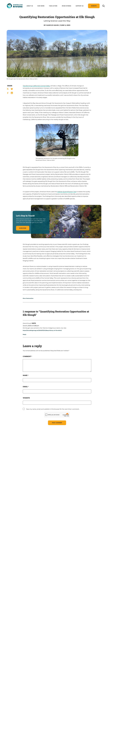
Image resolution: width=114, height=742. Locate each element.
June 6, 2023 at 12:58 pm (31, 325)
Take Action (53, 6)
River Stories (66, 6)
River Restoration (28, 298)
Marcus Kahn (52, 25)
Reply (24, 334)
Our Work (40, 6)
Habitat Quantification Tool (66, 191)
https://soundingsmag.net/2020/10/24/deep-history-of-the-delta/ (42, 330)
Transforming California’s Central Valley (36, 86)
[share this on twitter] (8, 89)
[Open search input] (103, 6)
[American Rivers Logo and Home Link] (15, 5)
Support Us (79, 6)
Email (26, 387)
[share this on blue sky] (12, 89)
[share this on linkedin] (12, 93)
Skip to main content (14, 10)
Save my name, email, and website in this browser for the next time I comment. (52, 409)
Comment (27, 356)
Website (26, 398)
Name (25, 375)
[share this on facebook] (8, 93)
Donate (93, 6)
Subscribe (22, 228)
